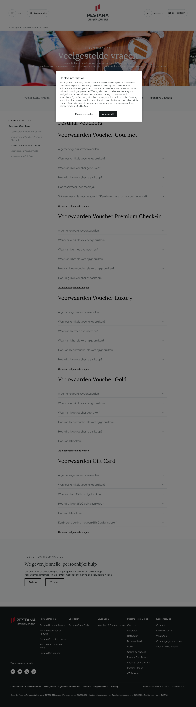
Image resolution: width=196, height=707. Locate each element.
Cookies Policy (82, 106)
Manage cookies (84, 114)
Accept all (108, 114)
